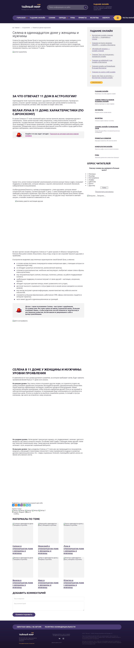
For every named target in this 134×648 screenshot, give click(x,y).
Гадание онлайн (101, 4)
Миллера (92, 174)
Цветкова (92, 182)
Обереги (106, 18)
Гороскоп (21, 18)
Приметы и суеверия (103, 138)
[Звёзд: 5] (42, 510)
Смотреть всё (96, 82)
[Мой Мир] (19, 505)
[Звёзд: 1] (15, 510)
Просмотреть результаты (104, 192)
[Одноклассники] (16, 505)
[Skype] (27, 505)
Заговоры (99, 110)
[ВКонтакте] (13, 505)
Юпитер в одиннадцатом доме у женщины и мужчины (74, 584)
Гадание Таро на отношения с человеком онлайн (103, 55)
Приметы (82, 18)
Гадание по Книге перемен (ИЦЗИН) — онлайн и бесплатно (103, 44)
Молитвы (94, 18)
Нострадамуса (94, 178)
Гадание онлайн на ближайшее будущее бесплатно (103, 67)
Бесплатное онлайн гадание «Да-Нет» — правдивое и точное (102, 37)
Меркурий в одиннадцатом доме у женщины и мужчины (48, 549)
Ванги (91, 183)
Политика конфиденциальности (60, 627)
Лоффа (91, 180)
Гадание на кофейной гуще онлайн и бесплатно (102, 61)
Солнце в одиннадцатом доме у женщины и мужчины (23, 549)
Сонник (52, 18)
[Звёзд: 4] (35, 510)
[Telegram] (30, 505)
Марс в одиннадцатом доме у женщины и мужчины (48, 584)
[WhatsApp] (24, 505)
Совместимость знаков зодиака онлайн (104, 100)
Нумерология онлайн (103, 146)
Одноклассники (63, 638)
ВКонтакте (59, 638)
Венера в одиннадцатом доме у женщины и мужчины (23, 584)
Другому (92, 185)
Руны (72, 18)
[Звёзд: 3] (28, 510)
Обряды (62, 18)
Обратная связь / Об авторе (29, 627)
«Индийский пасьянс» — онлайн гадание (101, 49)
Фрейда (92, 176)
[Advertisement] (41, 160)
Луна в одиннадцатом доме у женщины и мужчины (74, 549)
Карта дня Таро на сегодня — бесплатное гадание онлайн (102, 77)
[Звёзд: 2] (22, 510)
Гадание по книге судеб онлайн (103, 72)
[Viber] (21, 505)
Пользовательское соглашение (26, 643)
